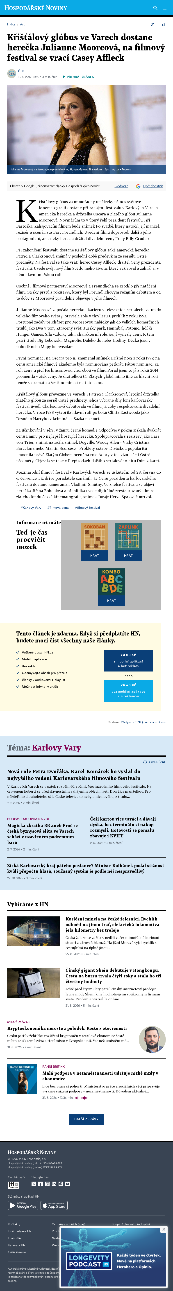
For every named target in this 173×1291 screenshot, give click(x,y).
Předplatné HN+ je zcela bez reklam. (143, 722)
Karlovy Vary (56, 748)
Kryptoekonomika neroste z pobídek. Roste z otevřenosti (67, 1029)
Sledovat (121, 186)
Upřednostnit (153, 186)
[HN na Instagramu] (47, 1184)
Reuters (126, 169)
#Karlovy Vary (31, 507)
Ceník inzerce (17, 1252)
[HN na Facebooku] (40, 1184)
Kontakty (14, 1224)
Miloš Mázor (18, 1022)
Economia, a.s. (36, 1159)
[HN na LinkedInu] (54, 1184)
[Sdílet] (152, 24)
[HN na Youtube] (67, 1184)
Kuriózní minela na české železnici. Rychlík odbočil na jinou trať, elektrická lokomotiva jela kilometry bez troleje (112, 924)
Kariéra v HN (16, 1245)
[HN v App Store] (54, 1205)
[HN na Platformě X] (34, 1184)
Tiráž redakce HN (20, 1231)
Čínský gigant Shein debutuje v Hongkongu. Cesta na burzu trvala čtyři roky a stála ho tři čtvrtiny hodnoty (114, 976)
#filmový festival (87, 507)
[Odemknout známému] (163, 24)
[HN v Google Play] (23, 1205)
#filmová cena (58, 507)
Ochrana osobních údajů (69, 1224)
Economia (14, 1238)
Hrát (94, 555)
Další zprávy (86, 1119)
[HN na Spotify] (61, 1184)
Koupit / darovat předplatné (131, 1224)
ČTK (21, 71)
